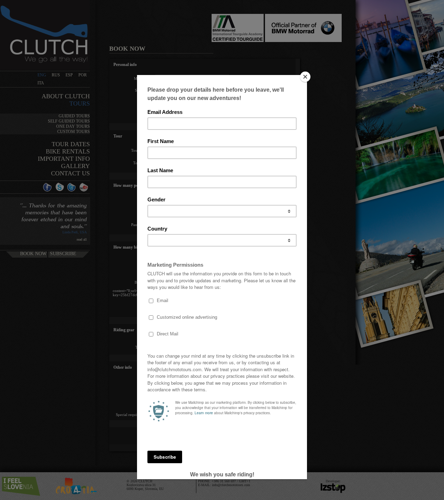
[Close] (305, 77)
